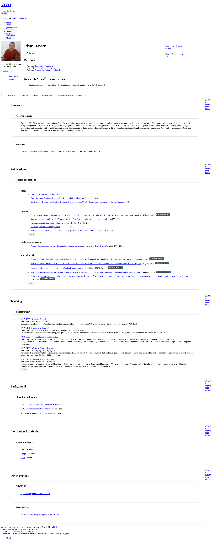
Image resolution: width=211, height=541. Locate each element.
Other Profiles (81, 95)
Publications (10, 29)
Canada (23, 449)
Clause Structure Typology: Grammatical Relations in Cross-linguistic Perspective (62, 198)
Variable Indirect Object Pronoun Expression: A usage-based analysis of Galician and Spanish (67, 230)
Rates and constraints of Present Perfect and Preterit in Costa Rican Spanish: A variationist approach (69, 219)
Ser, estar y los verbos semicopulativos (45, 227)
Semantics (52, 85)
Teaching (35, 95)
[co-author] (169, 46)
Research (9, 34)
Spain (23, 458)
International (11, 36)
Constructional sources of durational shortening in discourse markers (57, 268)
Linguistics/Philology (37, 85)
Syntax (100, 85)
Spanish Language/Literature (84, 85)
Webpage (11, 79)
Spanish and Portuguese (44, 66)
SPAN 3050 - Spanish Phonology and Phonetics (39, 337)
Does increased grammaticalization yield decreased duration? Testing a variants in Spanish (68, 215)
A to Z (13, 18)
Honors (9, 31)
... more (31, 234)
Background (47, 95)
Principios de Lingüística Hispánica (44, 194)
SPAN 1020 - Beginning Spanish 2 (34, 319)
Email (5, 71)
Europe (23, 454)
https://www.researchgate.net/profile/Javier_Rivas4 (40, 515)
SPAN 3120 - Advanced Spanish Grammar (37, 348)
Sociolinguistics (64, 85)
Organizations (11, 27)
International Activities (64, 95)
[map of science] (172, 54)
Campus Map (23, 18)
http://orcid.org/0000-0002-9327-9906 (35, 494)
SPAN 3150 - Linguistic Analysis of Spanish (38, 359)
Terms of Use (36, 527)
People (8, 25)
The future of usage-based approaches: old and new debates (53, 223)
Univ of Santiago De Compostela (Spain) (42, 404)
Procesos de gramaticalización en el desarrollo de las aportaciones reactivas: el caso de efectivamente (69, 246)
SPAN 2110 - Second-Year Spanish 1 (35, 328)
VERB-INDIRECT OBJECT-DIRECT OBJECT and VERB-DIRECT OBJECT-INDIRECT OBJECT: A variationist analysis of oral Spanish (86, 264)
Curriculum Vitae (14, 76)
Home (7, 18)
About (8, 38)
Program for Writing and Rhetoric (48, 70)
